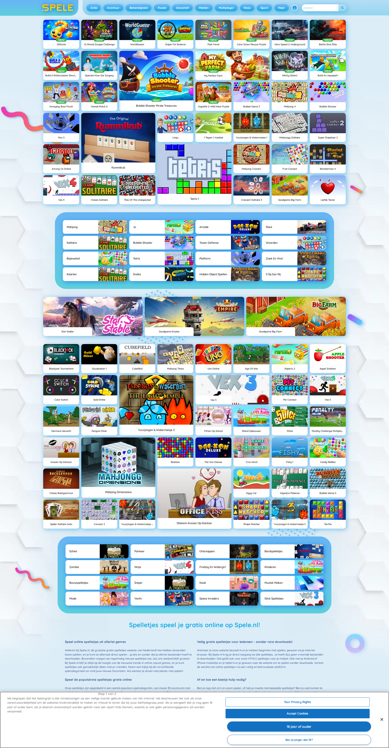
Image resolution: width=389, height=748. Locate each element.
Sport (264, 7)
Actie (93, 7)
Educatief (182, 7)
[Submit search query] (342, 7)
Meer (281, 7)
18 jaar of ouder (299, 727)
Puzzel (162, 7)
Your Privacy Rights (297, 702)
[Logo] (58, 8)
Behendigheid (139, 7)
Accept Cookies (297, 713)
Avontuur (113, 7)
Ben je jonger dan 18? (299, 739)
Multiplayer (226, 7)
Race (247, 7)
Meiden (203, 7)
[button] (294, 7)
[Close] (382, 719)
